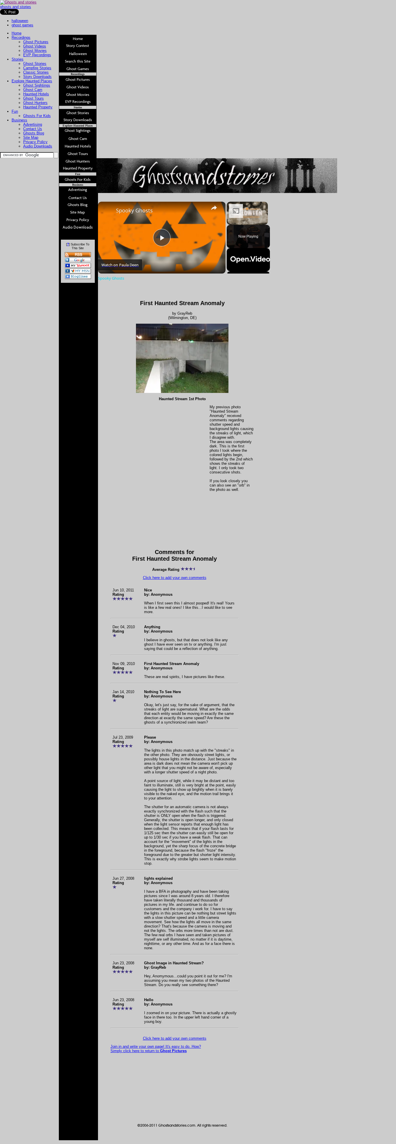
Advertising (32, 124)
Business (19, 120)
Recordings (21, 37)
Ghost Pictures (35, 42)
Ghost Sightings (36, 85)
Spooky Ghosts (134, 210)
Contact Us (32, 129)
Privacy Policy (35, 142)
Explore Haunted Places (32, 81)
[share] (214, 208)
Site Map (30, 137)
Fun (15, 111)
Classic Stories (36, 72)
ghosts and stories (15, 7)
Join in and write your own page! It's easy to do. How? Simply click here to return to (155, 1048)
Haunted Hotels (36, 94)
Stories (17, 59)
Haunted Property (37, 107)
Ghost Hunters (35, 103)
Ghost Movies (35, 50)
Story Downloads (37, 76)
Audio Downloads (37, 146)
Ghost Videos (34, 46)
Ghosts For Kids (37, 116)
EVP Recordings (37, 55)
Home (16, 33)
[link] (107, 211)
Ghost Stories (34, 63)
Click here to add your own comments (174, 577)
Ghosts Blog (33, 133)
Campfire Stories (37, 68)
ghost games (22, 25)
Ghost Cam (32, 90)
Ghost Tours (33, 98)
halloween (20, 21)
